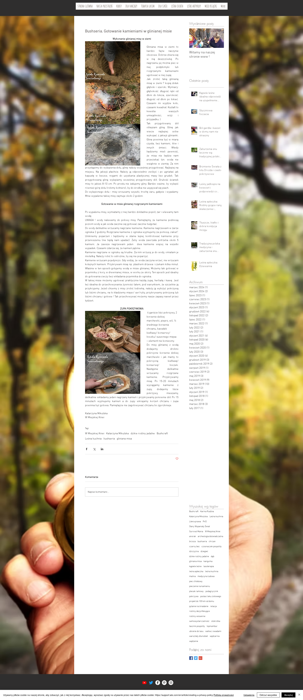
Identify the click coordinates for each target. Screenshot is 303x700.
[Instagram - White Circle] (171, 682)
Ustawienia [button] (249, 695)
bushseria (109, 438)
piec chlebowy (195, 581)
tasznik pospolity (197, 626)
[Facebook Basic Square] (191, 658)
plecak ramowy (196, 591)
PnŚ (205, 521)
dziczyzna (194, 551)
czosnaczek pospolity (212, 546)
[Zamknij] (299, 694)
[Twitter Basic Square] (196, 658)
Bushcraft (162, 433)
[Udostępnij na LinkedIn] (102, 449)
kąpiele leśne (195, 566)
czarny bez (194, 546)
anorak (192, 536)
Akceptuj (288, 695)
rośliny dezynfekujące (199, 611)
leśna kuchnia (211, 571)
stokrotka (215, 621)
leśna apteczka (196, 571)
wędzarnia (215, 636)
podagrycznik (211, 591)
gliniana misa (124, 438)
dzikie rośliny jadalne (143, 433)
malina (192, 576)
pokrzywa (193, 596)
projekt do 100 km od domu (201, 601)
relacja (213, 606)
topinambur (212, 626)
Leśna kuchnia (93, 438)
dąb (212, 556)
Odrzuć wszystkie (268, 695)
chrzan (212, 541)
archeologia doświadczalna (210, 536)
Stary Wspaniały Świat (199, 526)
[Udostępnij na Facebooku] (86, 449)
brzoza (192, 541)
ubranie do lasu (196, 631)
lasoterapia (208, 566)
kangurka (208, 561)
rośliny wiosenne (197, 616)
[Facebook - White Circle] (157, 682)
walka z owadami (213, 631)
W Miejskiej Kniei (94, 433)
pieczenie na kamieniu (199, 586)
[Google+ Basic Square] (200, 658)
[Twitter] (151, 682)
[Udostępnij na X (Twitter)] (94, 449)
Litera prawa (195, 521)
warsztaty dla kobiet (198, 636)
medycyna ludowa (206, 576)
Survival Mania (196, 531)
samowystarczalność (199, 621)
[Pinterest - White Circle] (164, 682)
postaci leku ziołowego (210, 596)
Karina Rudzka (207, 511)
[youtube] (144, 682)
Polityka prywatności (224, 695)
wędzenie (193, 641)
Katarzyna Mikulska (117, 433)
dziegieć (204, 551)
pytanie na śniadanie (198, 606)
